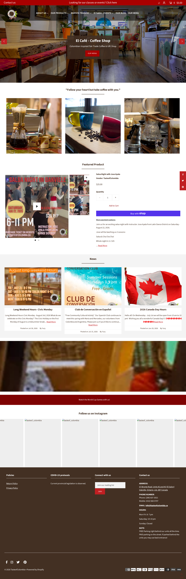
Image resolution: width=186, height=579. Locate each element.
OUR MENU (92, 53)
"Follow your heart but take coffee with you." (93, 90)
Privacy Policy (12, 488)
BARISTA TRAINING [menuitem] (80, 13)
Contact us (10, 2)
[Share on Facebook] (183, 174)
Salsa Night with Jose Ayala (108, 174)
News (93, 259)
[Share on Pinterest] (183, 187)
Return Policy (12, 483)
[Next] (182, 41)
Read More (102, 245)
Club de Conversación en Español (93, 309)
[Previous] (4, 41)
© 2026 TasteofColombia (14, 569)
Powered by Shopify (35, 569)
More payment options (105, 219)
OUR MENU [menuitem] (133, 13)
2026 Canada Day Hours (153, 309)
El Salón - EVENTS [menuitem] (102, 13)
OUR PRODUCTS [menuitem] (58, 13)
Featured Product (93, 164)
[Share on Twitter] (183, 181)
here (114, 2)
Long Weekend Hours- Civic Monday (32, 309)
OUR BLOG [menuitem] (121, 13)
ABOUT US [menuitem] (41, 13)
